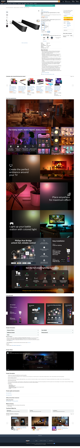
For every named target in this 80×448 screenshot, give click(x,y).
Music (28, 3)
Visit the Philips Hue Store (45, 11)
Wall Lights (21, 7)
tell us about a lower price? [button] (16, 345)
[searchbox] (33, 1)
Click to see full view (25, 42)
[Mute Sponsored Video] (27, 425)
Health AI (5, 3)
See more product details (45, 72)
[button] (2, 4)
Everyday (35, 3)
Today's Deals (10, 3)
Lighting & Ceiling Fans (17, 7)
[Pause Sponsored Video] (27, 423)
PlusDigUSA (68, 22)
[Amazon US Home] (27, 441)
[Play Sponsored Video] (40, 421)
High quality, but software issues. (20, 353)
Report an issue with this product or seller (48, 74)
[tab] (38, 152)
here (11, 340)
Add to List (65, 30)
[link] (13, 88)
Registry (25, 3)
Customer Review (11, 353)
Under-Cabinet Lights (26, 7)
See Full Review (27, 353)
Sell (22, 3)
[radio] (7, 12)
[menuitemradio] (71, 369)
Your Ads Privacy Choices (50, 443)
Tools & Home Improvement (9, 7)
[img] (48, 38)
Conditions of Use (28, 443)
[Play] (7, 370)
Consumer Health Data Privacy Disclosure (41, 443)
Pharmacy (31, 3)
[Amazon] (3, 1)
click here (29, 342)
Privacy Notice (33, 443)
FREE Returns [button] (43, 21)
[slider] (38, 369)
